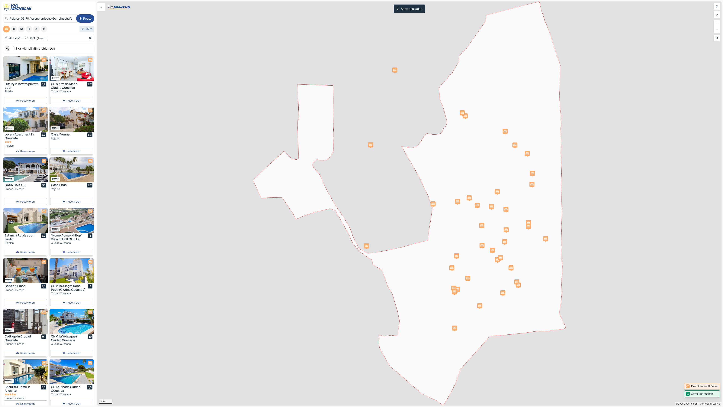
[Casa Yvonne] (72, 119)
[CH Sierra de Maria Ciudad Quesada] (72, 68)
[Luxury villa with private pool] (25, 68)
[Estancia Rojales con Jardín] (25, 220)
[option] (6, 29)
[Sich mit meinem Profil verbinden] (717, 6)
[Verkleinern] (717, 29)
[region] (409, 203)
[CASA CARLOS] (25, 169)
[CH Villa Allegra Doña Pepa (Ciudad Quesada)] (72, 270)
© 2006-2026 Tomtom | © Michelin (693, 403)
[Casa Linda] (72, 169)
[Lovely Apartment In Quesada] (25, 119)
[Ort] (717, 38)
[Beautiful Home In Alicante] (25, 371)
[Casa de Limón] (25, 270)
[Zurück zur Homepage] (18, 7)
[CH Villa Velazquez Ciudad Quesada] (72, 321)
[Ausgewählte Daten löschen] (91, 38)
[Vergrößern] (717, 23)
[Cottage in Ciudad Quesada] (25, 321)
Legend (716, 403)
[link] (702, 386)
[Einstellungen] (717, 14)
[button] (531, 184)
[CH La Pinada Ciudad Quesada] (72, 371)
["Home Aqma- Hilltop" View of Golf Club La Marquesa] (72, 220)
